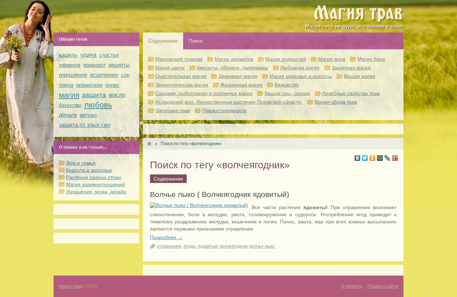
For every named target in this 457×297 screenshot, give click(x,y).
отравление (169, 246)
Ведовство (287, 85)
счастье (109, 55)
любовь (98, 104)
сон (125, 75)
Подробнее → (166, 237)
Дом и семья (81, 163)
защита (94, 95)
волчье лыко (262, 246)
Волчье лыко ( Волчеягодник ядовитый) (219, 194)
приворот (94, 65)
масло (117, 95)
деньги (68, 115)
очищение (73, 74)
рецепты (119, 65)
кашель (68, 55)
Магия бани (371, 59)
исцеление (104, 75)
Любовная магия (300, 67)
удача (88, 54)
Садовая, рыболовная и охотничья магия (203, 93)
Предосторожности (224, 110)
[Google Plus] (395, 158)
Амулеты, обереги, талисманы (232, 67)
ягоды (190, 246)
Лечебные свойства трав (351, 93)
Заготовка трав (172, 110)
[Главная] (149, 143)
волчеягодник (233, 246)
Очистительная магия (180, 76)
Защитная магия (351, 67)
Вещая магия (359, 76)
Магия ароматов (234, 59)
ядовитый (208, 246)
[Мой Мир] (380, 158)
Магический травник (178, 59)
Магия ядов (331, 59)
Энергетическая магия (181, 85)
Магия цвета (170, 67)
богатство (70, 105)
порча (66, 85)
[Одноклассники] (372, 158)
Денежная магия (238, 76)
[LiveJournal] (387, 158)
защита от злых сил (84, 125)
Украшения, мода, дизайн (96, 191)
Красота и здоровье (89, 170)
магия (69, 95)
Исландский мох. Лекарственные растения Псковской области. (228, 102)
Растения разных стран (93, 177)
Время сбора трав (336, 102)
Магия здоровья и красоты (301, 76)
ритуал (88, 115)
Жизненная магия (241, 85)
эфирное (69, 65)
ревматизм (89, 85)
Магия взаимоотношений (95, 184)
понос (112, 85)
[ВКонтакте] (357, 158)
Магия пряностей (285, 59)
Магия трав (70, 286)
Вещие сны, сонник (287, 93)
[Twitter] (365, 158)
